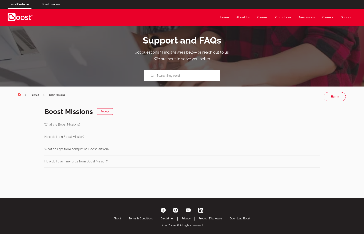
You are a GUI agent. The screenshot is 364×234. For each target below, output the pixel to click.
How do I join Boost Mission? (64, 137)
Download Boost (240, 218)
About (117, 218)
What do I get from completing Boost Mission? (76, 149)
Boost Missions (57, 95)
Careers (327, 17)
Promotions (283, 17)
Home (224, 17)
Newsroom (307, 17)
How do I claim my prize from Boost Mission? (76, 161)
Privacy (186, 218)
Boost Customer (19, 4)
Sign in (334, 96)
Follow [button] (105, 111)
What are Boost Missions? (62, 124)
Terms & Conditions (141, 218)
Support (347, 17)
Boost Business (51, 4)
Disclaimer (167, 218)
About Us (243, 17)
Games (262, 17)
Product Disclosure (210, 218)
